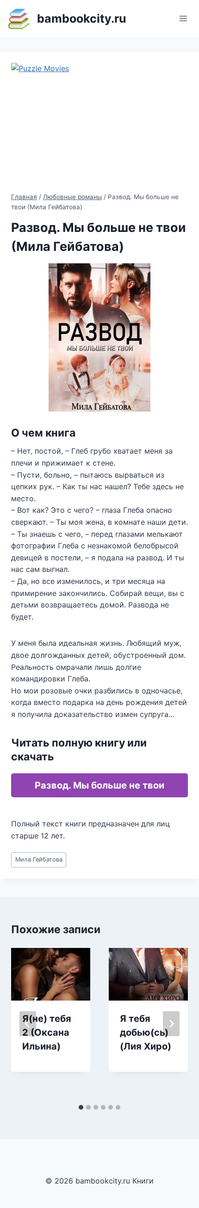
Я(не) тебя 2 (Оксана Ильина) (46, 1032)
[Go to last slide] (27, 1023)
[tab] (81, 1107)
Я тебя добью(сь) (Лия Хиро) (145, 1032)
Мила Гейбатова (38, 859)
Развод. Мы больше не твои (99, 785)
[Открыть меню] (183, 18)
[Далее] (171, 1023)
